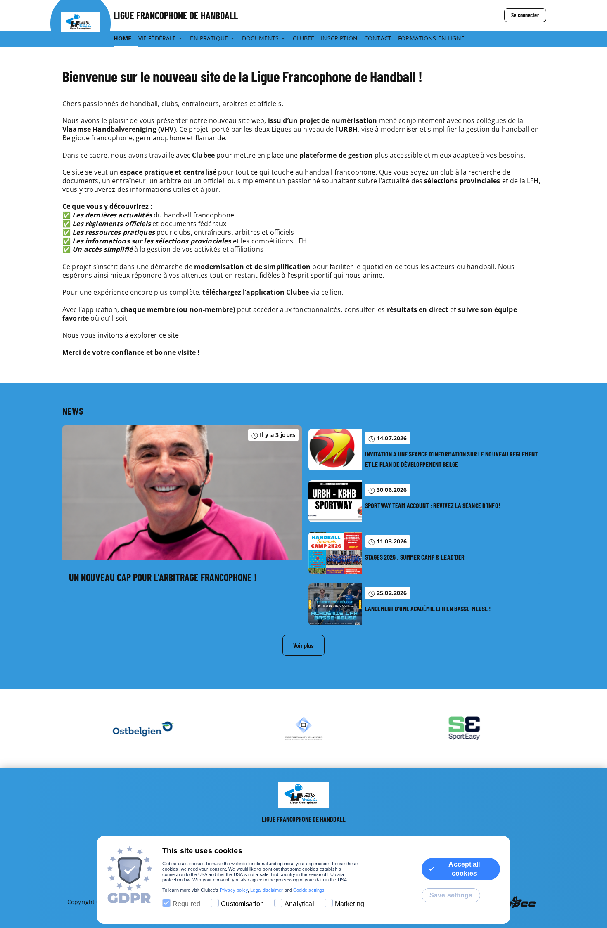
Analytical (299, 903)
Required (186, 903)
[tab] (126, 39)
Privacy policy (234, 890)
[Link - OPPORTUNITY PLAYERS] (295, 728)
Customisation (242, 903)
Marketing (349, 903)
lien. (336, 292)
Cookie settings (309, 890)
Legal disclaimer (266, 890)
